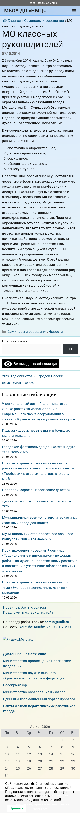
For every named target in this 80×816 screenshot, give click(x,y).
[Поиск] (70, 349)
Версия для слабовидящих (34, 364)
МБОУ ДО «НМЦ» (25, 11)
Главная (14, 21)
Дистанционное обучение (24, 654)
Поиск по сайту (14, 341)
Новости (56, 332)
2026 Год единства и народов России (32, 376)
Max (67, 627)
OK (54, 627)
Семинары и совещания (44, 21)
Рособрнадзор (15, 685)
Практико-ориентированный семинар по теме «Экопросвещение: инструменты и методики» (36, 587)
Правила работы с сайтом (24, 607)
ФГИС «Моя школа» (18, 383)
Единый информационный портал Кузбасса (39, 699)
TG (60, 627)
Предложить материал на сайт (28, 612)
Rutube (39, 627)
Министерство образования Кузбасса (34, 692)
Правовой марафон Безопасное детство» (36, 490)
